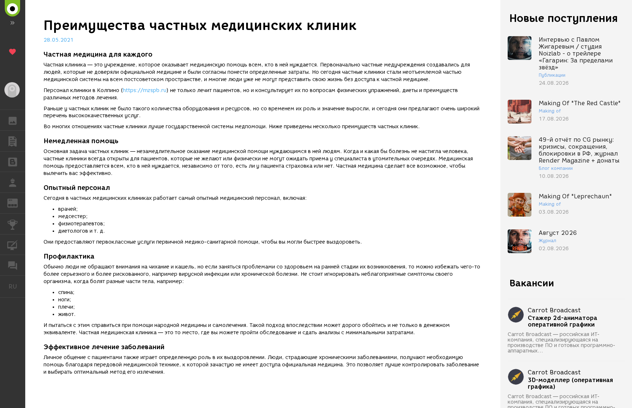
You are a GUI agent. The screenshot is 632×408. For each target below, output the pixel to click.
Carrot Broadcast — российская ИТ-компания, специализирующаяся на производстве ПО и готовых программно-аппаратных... (562, 343)
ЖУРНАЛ (17, 202)
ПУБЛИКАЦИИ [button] (12, 141)
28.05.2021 (59, 40)
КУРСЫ (12, 244)
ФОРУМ (12, 265)
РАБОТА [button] (12, 182)
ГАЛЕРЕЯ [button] (12, 120)
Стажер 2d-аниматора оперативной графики (562, 321)
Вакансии (531, 283)
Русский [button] (16, 286)
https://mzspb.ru (144, 90)
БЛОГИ (12, 162)
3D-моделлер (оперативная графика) (570, 383)
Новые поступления (563, 18)
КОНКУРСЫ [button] (12, 224)
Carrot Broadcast (554, 310)
